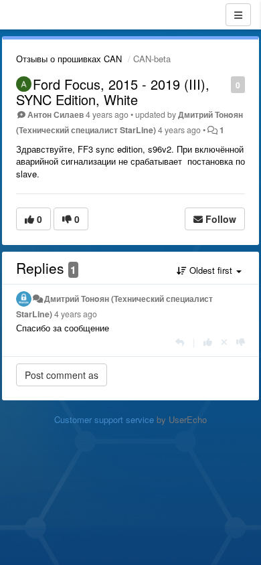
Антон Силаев (55, 114)
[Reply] (179, 341)
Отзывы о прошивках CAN (69, 58)
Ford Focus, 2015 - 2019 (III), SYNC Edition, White (112, 91)
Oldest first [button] (211, 270)
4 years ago (75, 314)
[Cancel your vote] (224, 341)
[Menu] (238, 14)
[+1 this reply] (207, 341)
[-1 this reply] (240, 341)
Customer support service (104, 419)
